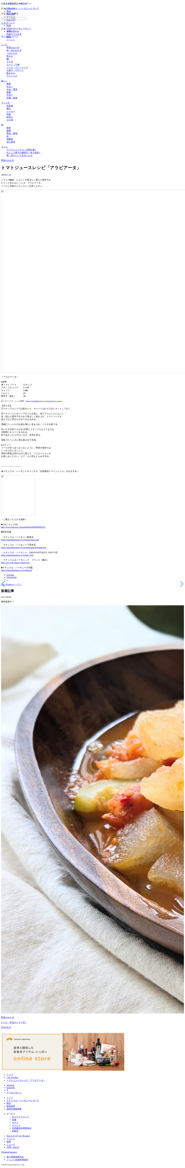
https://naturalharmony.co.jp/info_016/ (17, 555)
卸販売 (15, 1131)
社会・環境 (12, 89)
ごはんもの (12, 53)
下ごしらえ (12, 76)
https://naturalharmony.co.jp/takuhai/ (16, 570)
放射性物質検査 (14, 1109)
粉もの (10, 56)
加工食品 (11, 142)
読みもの (11, 20)
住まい (10, 86)
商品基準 (11, 14)
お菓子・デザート (15, 70)
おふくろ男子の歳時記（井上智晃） (24, 152)
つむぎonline (12, 1077)
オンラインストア (20, 1117)
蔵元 (9, 108)
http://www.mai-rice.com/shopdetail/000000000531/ (23, 527)
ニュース (11, 28)
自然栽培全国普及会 (21, 1128)
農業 (9, 130)
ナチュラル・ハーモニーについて (23, 8)
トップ (10, 1075)
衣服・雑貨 (12, 98)
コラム (4, 147)
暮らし (4, 81)
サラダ (10, 62)
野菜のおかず (13, 47)
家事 (9, 92)
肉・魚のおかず (14, 50)
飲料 (9, 128)
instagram (11, 1087)
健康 (9, 84)
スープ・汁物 (13, 64)
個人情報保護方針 (15, 1157)
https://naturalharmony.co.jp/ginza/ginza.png (20, 540)
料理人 (10, 117)
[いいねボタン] (8, 580)
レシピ (4, 45)
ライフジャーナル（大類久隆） (22, 150)
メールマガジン (14, 1092)
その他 (10, 120)
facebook (10, 1085)
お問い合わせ (13, 31)
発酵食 (10, 139)
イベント (11, 23)
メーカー (11, 111)
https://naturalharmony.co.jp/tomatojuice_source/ (44, 401)
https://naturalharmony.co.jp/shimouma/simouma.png (23, 547)
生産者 (10, 106)
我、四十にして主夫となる (20, 155)
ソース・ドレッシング (17, 67)
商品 (9, 11)
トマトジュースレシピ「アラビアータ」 (26, 1080)
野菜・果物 (12, 133)
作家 (9, 114)
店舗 (14, 1119)
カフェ (15, 1122)
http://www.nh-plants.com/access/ (15, 562)
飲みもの (11, 73)
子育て (10, 95)
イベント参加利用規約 (17, 1160)
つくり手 (5, 103)
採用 (9, 25)
